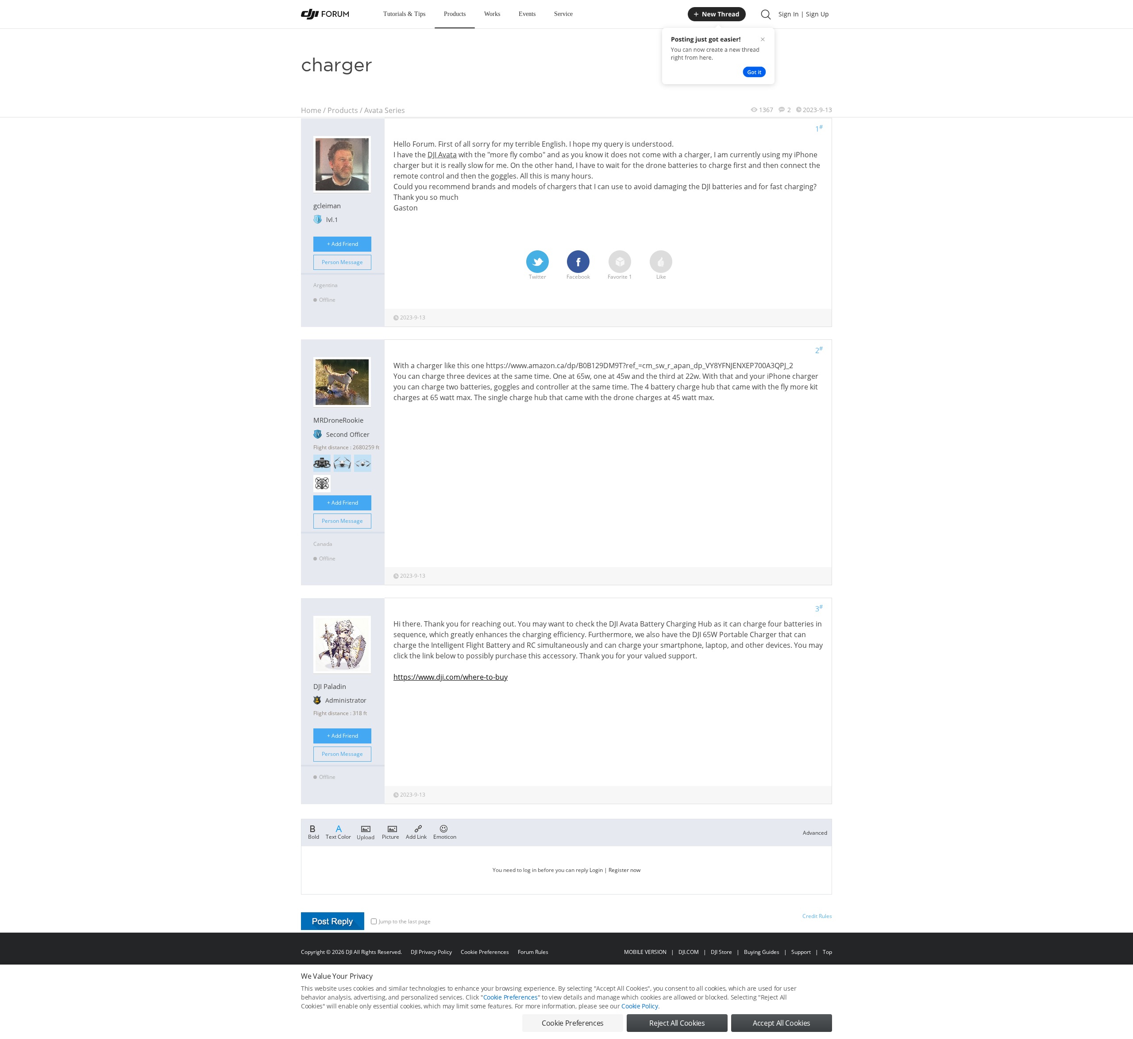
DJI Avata (442, 155)
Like (661, 276)
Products (455, 14)
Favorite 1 (620, 276)
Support (801, 952)
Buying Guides (761, 952)
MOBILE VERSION (645, 952)
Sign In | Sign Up (803, 14)
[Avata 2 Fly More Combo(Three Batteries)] (322, 483)
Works (492, 14)
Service (563, 14)
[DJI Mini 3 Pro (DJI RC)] (342, 463)
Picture (390, 836)
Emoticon (444, 836)
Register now (624, 870)
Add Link (416, 836)
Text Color (338, 836)
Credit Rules (817, 916)
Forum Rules (533, 952)
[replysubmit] (332, 921)
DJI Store (721, 952)
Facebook (578, 276)
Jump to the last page (405, 921)
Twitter (537, 276)
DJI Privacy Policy (431, 952)
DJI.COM (688, 952)
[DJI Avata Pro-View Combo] (322, 463)
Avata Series (384, 110)
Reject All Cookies (677, 1023)
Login (596, 870)
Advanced (815, 833)
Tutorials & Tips (404, 14)
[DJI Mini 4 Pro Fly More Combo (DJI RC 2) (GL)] (362, 463)
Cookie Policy (639, 1006)
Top (827, 952)
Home (311, 110)
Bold (313, 836)
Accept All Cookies (781, 1023)
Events (527, 14)
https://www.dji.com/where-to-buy (450, 677)
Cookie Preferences (485, 952)
